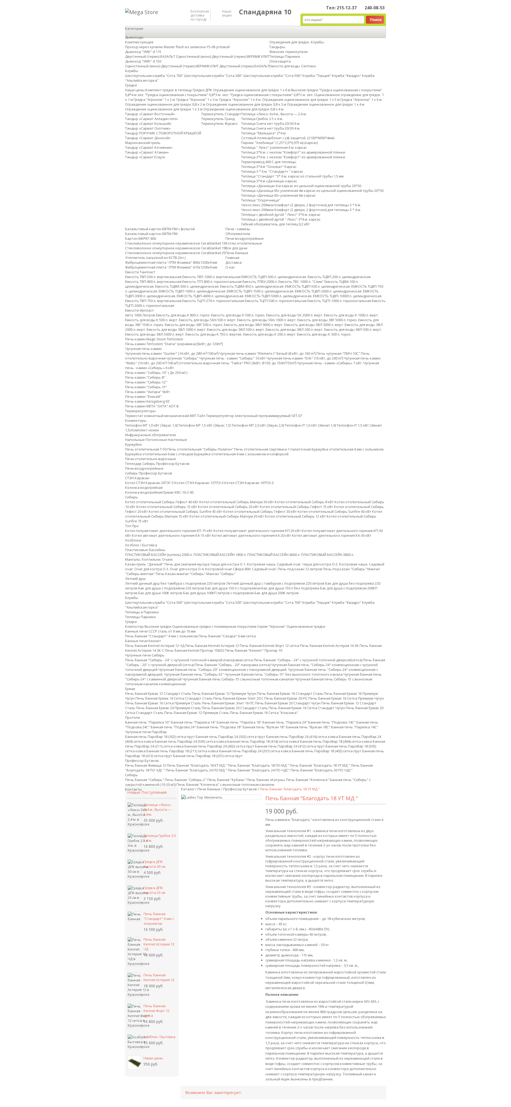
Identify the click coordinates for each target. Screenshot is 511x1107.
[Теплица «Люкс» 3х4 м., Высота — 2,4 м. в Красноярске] (134, 814)
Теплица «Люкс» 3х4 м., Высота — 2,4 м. (157, 809)
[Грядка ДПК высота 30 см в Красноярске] (134, 869)
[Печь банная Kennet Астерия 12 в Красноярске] (134, 985)
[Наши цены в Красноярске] (134, 1062)
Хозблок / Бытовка (159, 1036)
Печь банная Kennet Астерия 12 (158, 977)
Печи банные (208, 789)
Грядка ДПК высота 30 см (154, 864)
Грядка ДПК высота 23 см (154, 890)
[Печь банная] (134, 916)
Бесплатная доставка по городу (199, 15)
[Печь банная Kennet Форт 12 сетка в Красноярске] (134, 1015)
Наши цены (153, 1058)
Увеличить (213, 797)
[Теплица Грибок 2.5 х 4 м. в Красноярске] (134, 843)
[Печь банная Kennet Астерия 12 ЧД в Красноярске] (134, 951)
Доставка (233, 262)
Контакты (133, 789)
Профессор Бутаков (240, 789)
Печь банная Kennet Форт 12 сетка (156, 1010)
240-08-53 (375, 8)
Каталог (188, 789)
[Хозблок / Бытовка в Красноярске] (134, 1041)
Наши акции (227, 13)
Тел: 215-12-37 (341, 8)
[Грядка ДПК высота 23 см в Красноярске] (134, 895)
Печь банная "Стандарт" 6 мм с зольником (158, 918)
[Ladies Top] (192, 797)
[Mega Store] (141, 12)
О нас (230, 267)
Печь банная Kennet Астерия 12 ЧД (158, 944)
